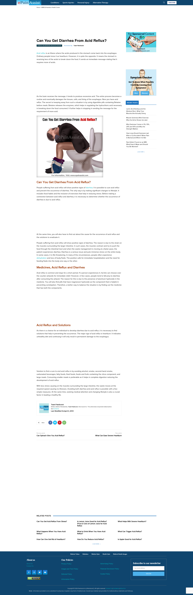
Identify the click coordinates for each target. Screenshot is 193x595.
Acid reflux (41, 53)
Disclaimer (116, 588)
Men (136, 93)
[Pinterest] (60, 423)
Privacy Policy (66, 564)
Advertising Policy (106, 564)
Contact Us (30, 566)
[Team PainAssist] (44, 408)
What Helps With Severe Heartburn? (132, 521)
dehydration (42, 258)
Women (145, 93)
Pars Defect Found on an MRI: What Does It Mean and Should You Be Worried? (137, 144)
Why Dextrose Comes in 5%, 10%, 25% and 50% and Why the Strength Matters (138, 127)
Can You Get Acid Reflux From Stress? (52, 521)
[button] (164, 2)
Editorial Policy (66, 574)
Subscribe (148, 573)
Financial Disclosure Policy (109, 569)
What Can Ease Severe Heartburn (108, 436)
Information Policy (67, 579)
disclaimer (56, 409)
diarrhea (89, 188)
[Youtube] (45, 572)
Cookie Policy (105, 574)
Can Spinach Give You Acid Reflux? (51, 436)
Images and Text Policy (69, 569)
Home (38, 7)
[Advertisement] (79, 23)
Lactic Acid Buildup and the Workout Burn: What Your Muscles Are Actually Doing (136, 111)
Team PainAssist (79, 45)
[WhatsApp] (64, 423)
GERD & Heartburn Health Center (50, 7)
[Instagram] (34, 572)
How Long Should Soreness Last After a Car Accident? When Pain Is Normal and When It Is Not (137, 136)
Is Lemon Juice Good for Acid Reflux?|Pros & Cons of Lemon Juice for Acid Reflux (92, 524)
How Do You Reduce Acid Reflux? (90, 539)
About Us (30, 563)
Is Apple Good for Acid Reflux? (130, 539)
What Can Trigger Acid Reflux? (130, 531)
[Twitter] (55, 423)
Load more (140, 151)
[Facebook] (50, 423)
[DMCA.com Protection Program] (33, 579)
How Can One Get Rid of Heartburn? (51, 539)
